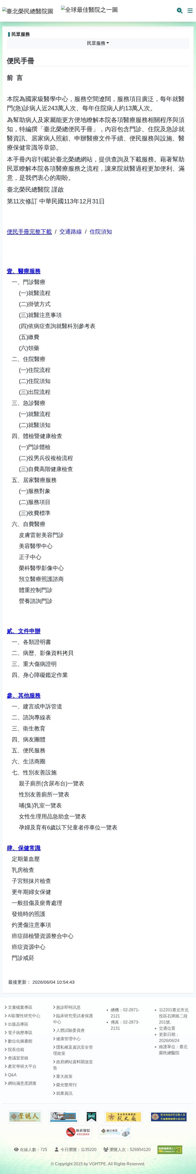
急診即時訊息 (68, 1007)
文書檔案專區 (20, 1007)
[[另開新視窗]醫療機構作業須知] (169, 1117)
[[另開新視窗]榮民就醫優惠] (63, 1117)
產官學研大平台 (22, 1066)
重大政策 (64, 1076)
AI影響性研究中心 (24, 1016)
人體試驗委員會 (70, 1030)
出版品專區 (18, 1024)
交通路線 (70, 231)
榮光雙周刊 (66, 1085)
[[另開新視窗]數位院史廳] (123, 1117)
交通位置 (167, 1028)
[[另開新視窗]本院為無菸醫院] (78, 1132)
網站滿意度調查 (22, 1083)
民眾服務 (96, 43)
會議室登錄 (18, 1058)
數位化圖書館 (20, 1041)
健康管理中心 (68, 1039)
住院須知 (101, 231)
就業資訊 (64, 1093)
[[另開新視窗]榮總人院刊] (25, 1117)
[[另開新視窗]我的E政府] (91, 1117)
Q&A (12, 1075)
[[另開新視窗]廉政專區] (115, 1132)
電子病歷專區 (20, 1032)
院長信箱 (16, 1049)
